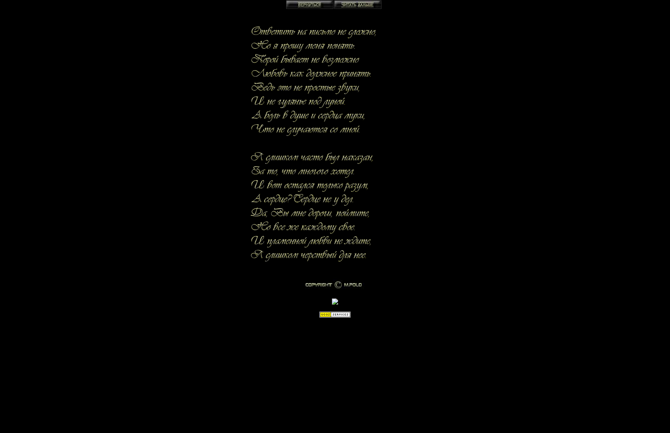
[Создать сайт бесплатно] (335, 315)
